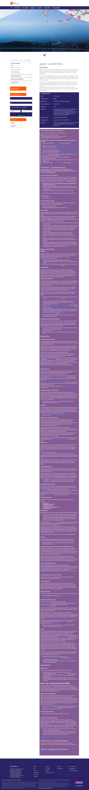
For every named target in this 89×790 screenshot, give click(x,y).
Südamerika (36, 774)
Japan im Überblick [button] (15, 63)
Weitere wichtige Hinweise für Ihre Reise (50, 751)
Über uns (59, 766)
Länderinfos (17, 8)
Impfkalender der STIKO (61, 673)
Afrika (35, 766)
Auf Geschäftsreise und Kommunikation (15, 72)
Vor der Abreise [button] (14, 82)
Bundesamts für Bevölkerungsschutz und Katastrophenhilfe (59, 306)
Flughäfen (33, 8)
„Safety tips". (61, 303)
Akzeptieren (79, 782)
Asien (25, 60)
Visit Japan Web (54, 522)
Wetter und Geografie (16, 69)
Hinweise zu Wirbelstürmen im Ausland (60, 305)
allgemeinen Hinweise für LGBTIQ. (59, 415)
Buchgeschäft (56, 8)
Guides (21, 60)
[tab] (21, 63)
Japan (12, 65)
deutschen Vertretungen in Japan (60, 439)
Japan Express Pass (51, 359)
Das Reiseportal (72, 768)
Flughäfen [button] (13, 126)
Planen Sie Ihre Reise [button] (16, 76)
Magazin (39, 8)
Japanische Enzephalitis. (59, 704)
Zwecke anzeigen (79, 785)
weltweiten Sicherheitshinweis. (58, 198)
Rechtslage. (57, 532)
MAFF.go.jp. (65, 621)
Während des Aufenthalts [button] (17, 79)
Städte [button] (12, 122)
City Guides (25, 8)
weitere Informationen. (62, 185)
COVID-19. (62, 150)
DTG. (69, 734)
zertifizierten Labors (63, 636)
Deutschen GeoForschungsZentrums (51, 265)
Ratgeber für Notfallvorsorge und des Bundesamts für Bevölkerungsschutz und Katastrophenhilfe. (58, 148)
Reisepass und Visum (49, 772)
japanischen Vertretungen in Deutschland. (64, 544)
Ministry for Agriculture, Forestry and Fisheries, (58, 657)
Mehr (41, 746)
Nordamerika (36, 772)
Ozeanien (35, 776)
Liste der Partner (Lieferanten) (45, 788)
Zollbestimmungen (50, 494)
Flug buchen (47, 8)
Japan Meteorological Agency (54, 298)
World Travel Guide (72, 766)
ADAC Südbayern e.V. (69, 386)
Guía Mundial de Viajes (73, 770)
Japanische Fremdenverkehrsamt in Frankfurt (53, 382)
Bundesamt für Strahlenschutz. (50, 192)
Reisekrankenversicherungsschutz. (67, 151)
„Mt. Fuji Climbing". (64, 402)
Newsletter (56, 143)
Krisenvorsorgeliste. (62, 146)
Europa (35, 770)
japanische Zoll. (56, 623)
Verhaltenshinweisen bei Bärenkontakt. (63, 330)
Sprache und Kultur (15, 67)
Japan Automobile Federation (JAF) (58, 377)
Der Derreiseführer (14, 60)
